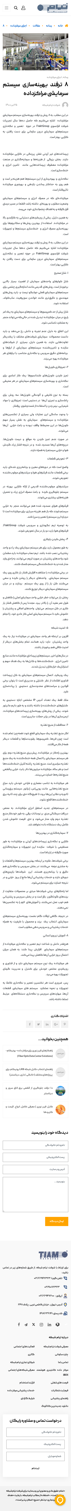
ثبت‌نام (35, 1468)
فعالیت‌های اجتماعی (24, 1347)
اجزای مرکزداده (54, 77)
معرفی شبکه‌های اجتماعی (21, 1370)
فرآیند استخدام (27, 1383)
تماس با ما (63, 1362)
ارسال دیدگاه (57, 1221)
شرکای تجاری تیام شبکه (22, 1362)
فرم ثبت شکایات (59, 1391)
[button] (23, 7)
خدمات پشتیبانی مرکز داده (21, 1391)
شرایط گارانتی (28, 1398)
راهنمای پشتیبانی (59, 1398)
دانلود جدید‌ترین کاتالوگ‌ (54, 1406)
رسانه (65, 77)
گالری (31, 1354)
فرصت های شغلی (59, 1383)
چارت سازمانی (61, 1354)
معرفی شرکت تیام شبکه (56, 1347)
